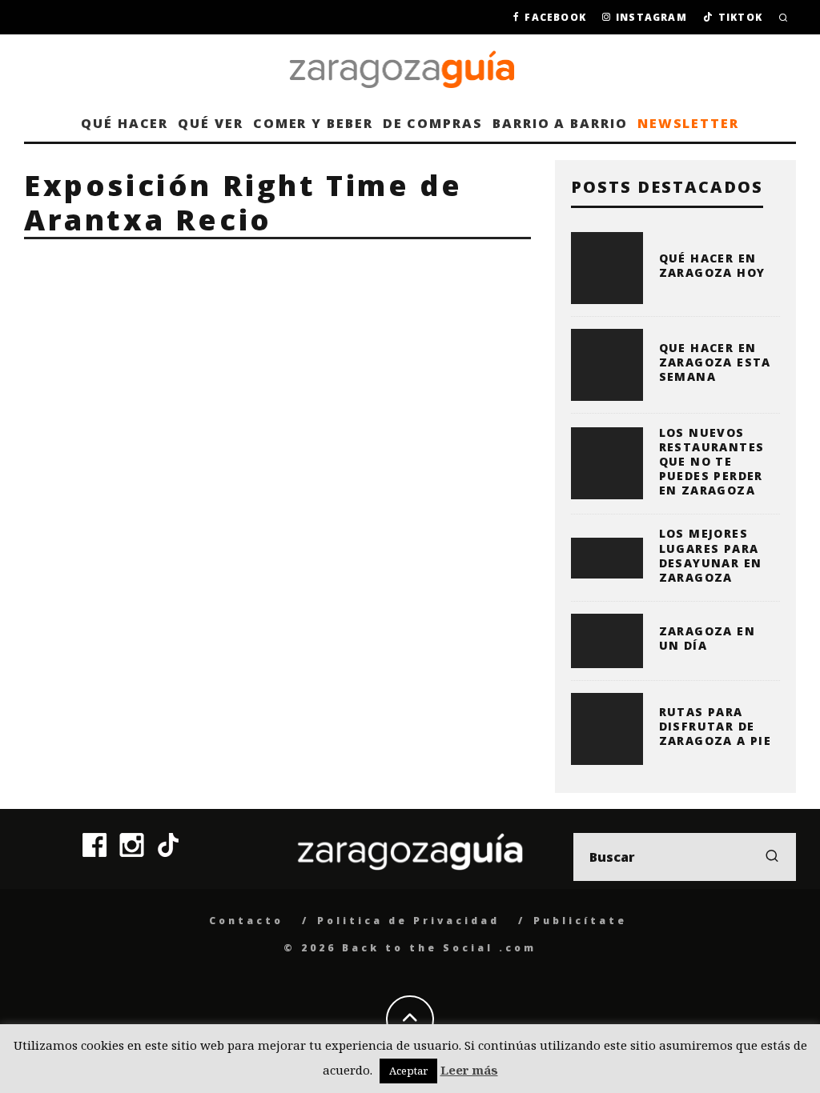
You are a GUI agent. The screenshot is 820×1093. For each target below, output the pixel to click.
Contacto (246, 920)
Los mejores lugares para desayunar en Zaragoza (710, 555)
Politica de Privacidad (408, 920)
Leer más (469, 1070)
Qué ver (210, 123)
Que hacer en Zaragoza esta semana (715, 362)
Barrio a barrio (560, 123)
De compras (433, 123)
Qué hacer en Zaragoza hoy (712, 265)
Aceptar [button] (408, 1070)
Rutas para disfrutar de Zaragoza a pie (715, 726)
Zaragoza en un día (707, 638)
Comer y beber (313, 123)
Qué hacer (124, 123)
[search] (772, 857)
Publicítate (580, 920)
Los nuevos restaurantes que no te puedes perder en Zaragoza (712, 461)
